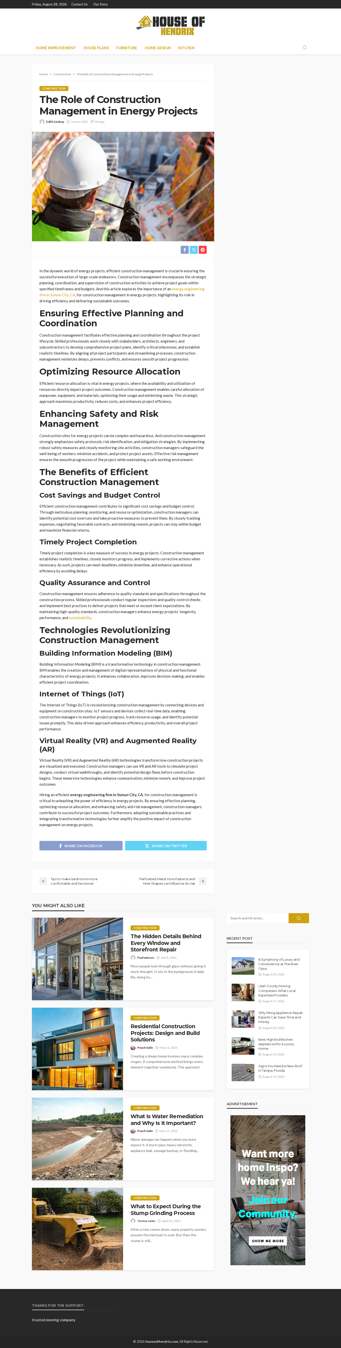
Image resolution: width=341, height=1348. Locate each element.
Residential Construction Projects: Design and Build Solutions (165, 1033)
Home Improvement (56, 48)
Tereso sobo (146, 1221)
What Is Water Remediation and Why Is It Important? (167, 1119)
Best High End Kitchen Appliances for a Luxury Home (276, 1043)
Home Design (158, 48)
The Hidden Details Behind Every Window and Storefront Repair (166, 943)
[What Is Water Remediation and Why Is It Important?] (77, 1139)
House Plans (96, 48)
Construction (53, 88)
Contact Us (79, 4)
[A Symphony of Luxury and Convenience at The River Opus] (243, 966)
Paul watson (145, 957)
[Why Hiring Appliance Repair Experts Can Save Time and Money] (243, 1019)
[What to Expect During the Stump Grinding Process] (77, 1229)
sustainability (80, 617)
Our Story (100, 4)
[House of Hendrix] (170, 25)
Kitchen (186, 48)
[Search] (305, 47)
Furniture (126, 48)
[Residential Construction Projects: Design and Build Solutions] (77, 1049)
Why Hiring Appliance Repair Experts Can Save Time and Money (280, 1017)
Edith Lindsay (55, 122)
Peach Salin (145, 1047)
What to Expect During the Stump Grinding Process (166, 1209)
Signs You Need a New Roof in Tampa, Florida (280, 1068)
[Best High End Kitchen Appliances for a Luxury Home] (243, 1046)
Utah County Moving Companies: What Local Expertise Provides (277, 990)
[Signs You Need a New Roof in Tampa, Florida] (243, 1072)
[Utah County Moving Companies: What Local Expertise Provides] (243, 992)
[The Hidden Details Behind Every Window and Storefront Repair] (77, 959)
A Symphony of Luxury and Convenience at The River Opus (279, 963)
